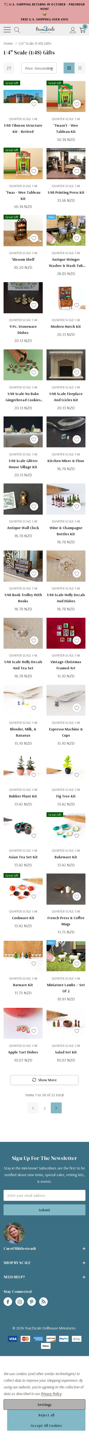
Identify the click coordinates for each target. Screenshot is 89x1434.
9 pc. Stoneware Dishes (23, 329)
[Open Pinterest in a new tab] (32, 1302)
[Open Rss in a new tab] (43, 1302)
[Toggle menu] (7, 29)
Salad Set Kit (66, 1052)
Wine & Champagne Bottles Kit (66, 530)
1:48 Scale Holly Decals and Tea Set (23, 664)
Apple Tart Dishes (23, 1052)
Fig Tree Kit (66, 796)
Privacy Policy (51, 1393)
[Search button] (17, 29)
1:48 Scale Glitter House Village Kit (23, 463)
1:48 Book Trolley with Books (23, 597)
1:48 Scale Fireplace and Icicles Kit (66, 396)
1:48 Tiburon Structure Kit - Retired (23, 128)
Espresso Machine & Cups (66, 732)
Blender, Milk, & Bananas (23, 732)
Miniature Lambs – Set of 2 (66, 987)
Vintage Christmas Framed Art (66, 664)
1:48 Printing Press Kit (65, 192)
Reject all (46, 1415)
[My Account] (73, 29)
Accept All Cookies (46, 1425)
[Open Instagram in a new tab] (20, 1302)
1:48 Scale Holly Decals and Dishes (66, 597)
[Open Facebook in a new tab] (8, 1302)
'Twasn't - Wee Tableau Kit (66, 128)
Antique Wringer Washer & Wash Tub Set (66, 263)
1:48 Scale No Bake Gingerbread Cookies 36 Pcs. (23, 397)
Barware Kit (23, 984)
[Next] (56, 1107)
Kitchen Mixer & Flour (65, 460)
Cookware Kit (23, 917)
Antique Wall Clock (23, 527)
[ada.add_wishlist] (34, 104)
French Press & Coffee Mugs (65, 920)
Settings (44, 1404)
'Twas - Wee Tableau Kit (23, 195)
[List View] (80, 68)
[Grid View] (69, 68)
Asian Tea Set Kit (23, 857)
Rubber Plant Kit (23, 796)
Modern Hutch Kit (66, 326)
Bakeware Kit (66, 857)
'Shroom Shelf (23, 259)
